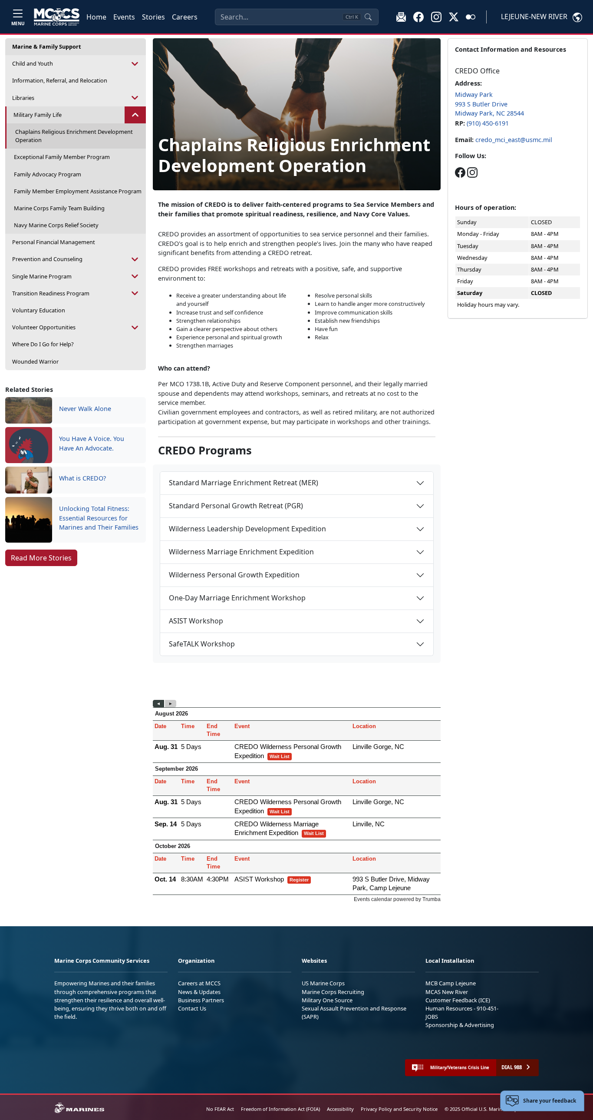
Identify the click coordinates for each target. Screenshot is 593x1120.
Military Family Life (37, 115)
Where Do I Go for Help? (43, 344)
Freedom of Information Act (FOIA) (280, 1109)
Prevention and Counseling (47, 259)
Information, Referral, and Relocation (59, 80)
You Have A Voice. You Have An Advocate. (91, 443)
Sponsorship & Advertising (459, 1025)
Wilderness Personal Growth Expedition (234, 575)
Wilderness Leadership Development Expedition (247, 528)
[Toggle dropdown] (135, 63)
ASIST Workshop (196, 621)
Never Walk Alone (85, 408)
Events (124, 17)
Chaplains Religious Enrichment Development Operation (74, 136)
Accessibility (340, 1109)
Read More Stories (41, 558)
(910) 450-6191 (488, 123)
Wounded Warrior (35, 361)
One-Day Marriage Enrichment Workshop (237, 598)
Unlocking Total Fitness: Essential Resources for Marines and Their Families (98, 517)
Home (96, 17)
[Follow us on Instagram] (472, 172)
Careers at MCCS (199, 983)
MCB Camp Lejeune (450, 983)
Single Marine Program (42, 276)
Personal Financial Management (53, 242)
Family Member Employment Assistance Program (78, 191)
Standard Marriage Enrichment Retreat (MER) (243, 482)
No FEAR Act (220, 1109)
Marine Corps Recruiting (333, 992)
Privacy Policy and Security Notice (399, 1109)
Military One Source (327, 1000)
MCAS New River (446, 992)
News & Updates (199, 992)
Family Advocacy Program (47, 174)
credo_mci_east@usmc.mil (513, 140)
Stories (153, 17)
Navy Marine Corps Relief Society (56, 225)
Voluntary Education (38, 310)
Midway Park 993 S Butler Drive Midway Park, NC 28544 (489, 103)
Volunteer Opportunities (44, 327)
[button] (418, 16)
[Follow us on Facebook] (460, 172)
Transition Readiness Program (50, 293)
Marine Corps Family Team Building (59, 208)
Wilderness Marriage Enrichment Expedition (241, 552)
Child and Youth (32, 63)
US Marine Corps (323, 983)
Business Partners (201, 1000)
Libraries (23, 98)
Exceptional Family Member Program (62, 157)
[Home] (56, 17)
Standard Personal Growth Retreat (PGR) (236, 505)
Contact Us (192, 1008)
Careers (185, 17)
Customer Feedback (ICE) (457, 1000)
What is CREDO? (82, 478)
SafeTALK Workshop (202, 644)
